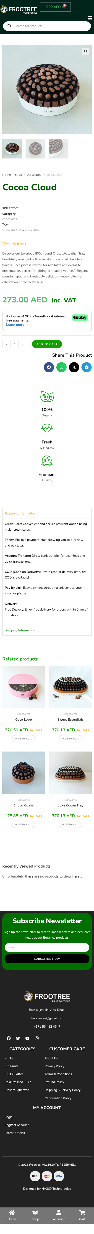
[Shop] (35, 1212)
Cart (82, 1219)
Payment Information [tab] (20, 513)
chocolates (33, 175)
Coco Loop (23, 719)
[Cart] (82, 1212)
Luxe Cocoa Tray (71, 805)
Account (59, 1219)
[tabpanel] (47, 572)
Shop (18, 175)
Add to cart (47, 344)
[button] (66, 18)
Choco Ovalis (23, 805)
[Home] (12, 1212)
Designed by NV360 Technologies (47, 1189)
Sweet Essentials (71, 719)
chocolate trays (12, 230)
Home (6, 175)
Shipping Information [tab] (20, 630)
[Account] (59, 1212)
